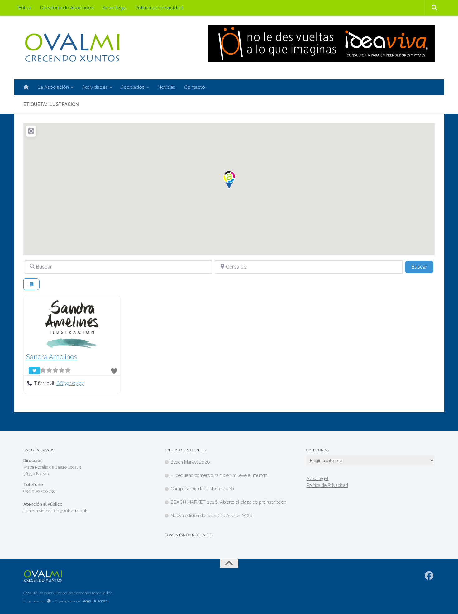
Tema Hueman (95, 601)
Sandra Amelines (51, 357)
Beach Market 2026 (190, 461)
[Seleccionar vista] (31, 284)
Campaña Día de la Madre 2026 (202, 488)
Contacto (194, 87)
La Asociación (53, 87)
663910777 (70, 383)
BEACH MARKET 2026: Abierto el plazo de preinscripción (228, 502)
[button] (229, 180)
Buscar (422, 267)
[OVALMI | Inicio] (72, 47)
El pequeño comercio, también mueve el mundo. (219, 475)
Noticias (166, 87)
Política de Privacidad (327, 485)
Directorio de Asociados (67, 8)
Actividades (95, 87)
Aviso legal (114, 8)
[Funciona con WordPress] (48, 601)
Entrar (24, 8)
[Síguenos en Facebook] (429, 575)
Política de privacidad (159, 8)
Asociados (133, 87)
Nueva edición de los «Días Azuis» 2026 (211, 515)
